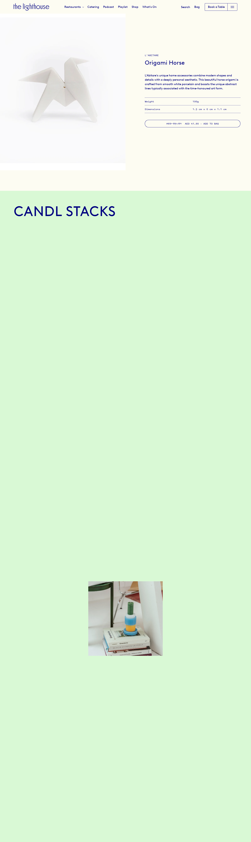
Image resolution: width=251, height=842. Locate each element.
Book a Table (216, 7)
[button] (73, 7)
